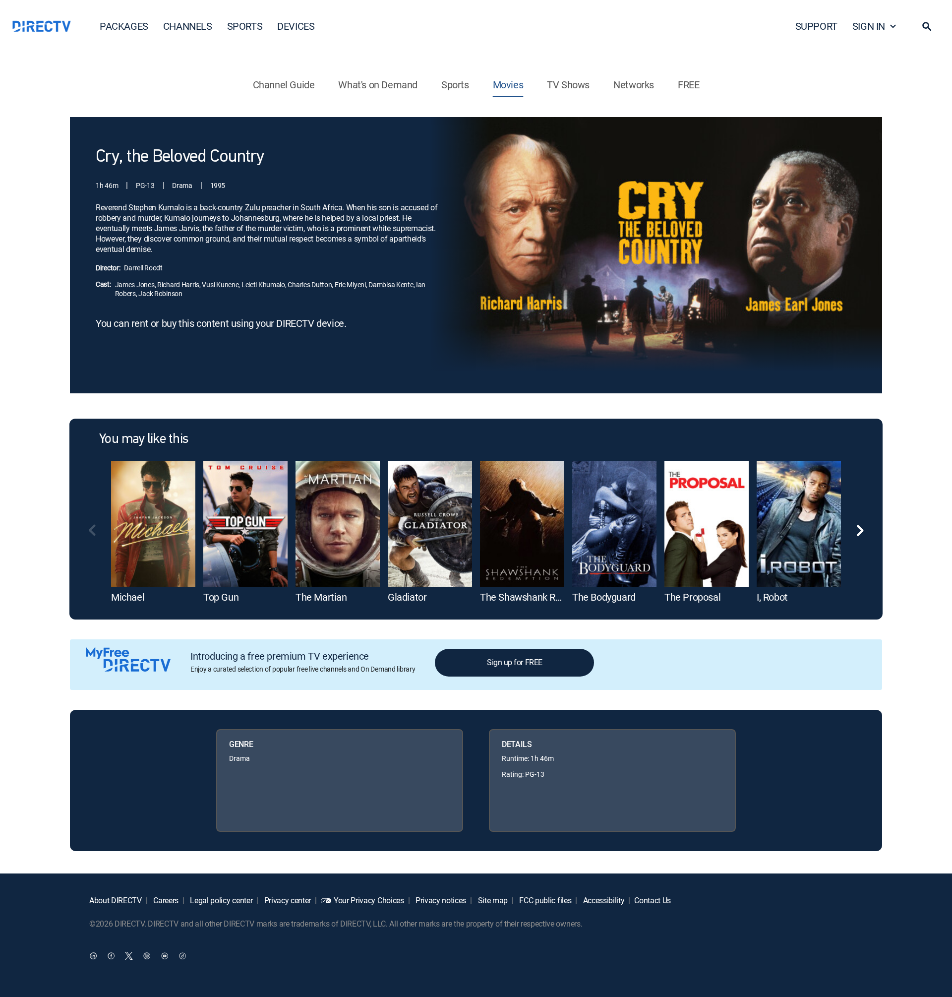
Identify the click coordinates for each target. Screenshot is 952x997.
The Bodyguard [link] (604, 597)
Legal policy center (220, 900)
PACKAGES (124, 26)
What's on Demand (377, 84)
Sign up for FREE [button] (514, 662)
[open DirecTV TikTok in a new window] (182, 955)
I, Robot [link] (772, 597)
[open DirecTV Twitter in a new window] (129, 955)
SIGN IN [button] (868, 26)
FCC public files (545, 900)
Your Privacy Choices (369, 900)
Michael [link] (127, 597)
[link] (153, 524)
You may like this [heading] (143, 439)
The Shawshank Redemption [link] (540, 597)
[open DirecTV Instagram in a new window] (147, 955)
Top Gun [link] (220, 597)
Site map (492, 900)
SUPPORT (816, 26)
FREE (688, 84)
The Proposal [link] (692, 597)
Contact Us (652, 900)
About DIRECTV (115, 900)
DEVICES (295, 26)
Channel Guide (284, 84)
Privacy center (286, 900)
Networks (633, 84)
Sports (455, 84)
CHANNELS (187, 26)
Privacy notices (440, 900)
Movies (508, 84)
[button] (926, 26)
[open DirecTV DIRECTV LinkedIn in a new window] (93, 955)
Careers (165, 900)
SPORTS (245, 26)
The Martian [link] (321, 597)
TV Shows (568, 84)
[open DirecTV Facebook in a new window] (111, 955)
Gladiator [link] (407, 597)
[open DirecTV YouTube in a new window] (165, 955)
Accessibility (603, 900)
